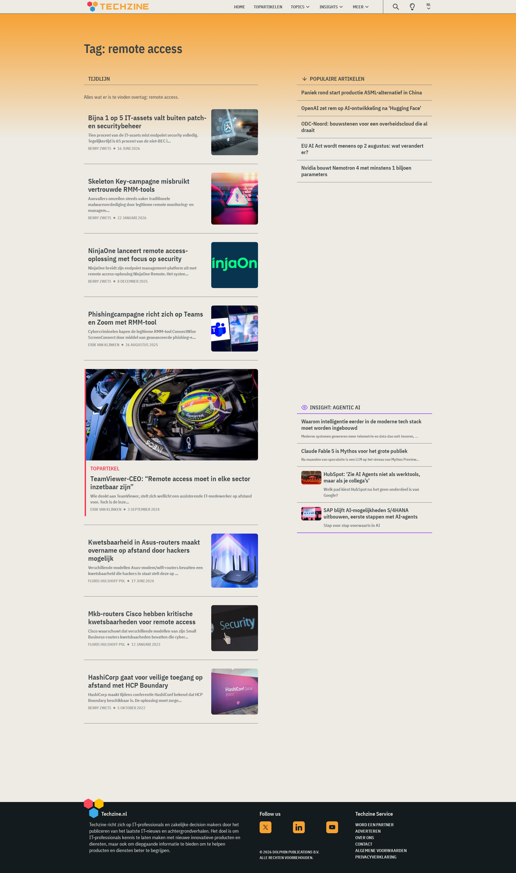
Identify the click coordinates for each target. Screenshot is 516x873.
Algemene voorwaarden (381, 850)
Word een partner (374, 824)
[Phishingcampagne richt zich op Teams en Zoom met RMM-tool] (234, 329)
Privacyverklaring (375, 857)
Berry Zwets (99, 148)
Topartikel (104, 468)
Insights (329, 6)
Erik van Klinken (103, 344)
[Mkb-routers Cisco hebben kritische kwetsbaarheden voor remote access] (234, 628)
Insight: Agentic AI (335, 407)
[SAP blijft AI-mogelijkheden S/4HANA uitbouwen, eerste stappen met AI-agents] (311, 517)
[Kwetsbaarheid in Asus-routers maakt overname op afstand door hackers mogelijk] (234, 561)
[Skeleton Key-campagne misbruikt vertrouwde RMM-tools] (234, 199)
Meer (358, 6)
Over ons (364, 837)
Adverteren (368, 831)
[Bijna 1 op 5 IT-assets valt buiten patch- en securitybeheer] (234, 132)
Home (239, 6)
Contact (363, 844)
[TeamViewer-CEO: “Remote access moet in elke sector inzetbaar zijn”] (172, 414)
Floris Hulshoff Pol (106, 581)
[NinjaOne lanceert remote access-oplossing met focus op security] (234, 265)
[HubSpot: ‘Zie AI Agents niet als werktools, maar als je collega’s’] (311, 484)
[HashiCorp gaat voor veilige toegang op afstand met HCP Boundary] (234, 692)
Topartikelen (268, 6)
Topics (297, 6)
